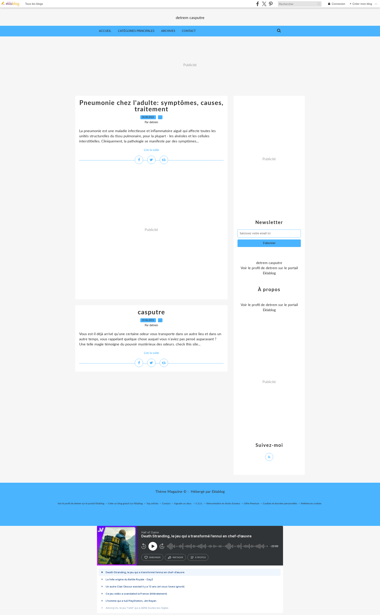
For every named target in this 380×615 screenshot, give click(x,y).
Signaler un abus (183, 503)
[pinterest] (270, 4)
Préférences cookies (311, 503)
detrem (271, 268)
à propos (200, 557)
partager (178, 557)
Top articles (152, 503)
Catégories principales (136, 31)
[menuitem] (105, 31)
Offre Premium (251, 503)
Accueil (105, 31)
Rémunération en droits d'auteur (223, 503)
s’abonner (155, 557)
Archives (168, 31)
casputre (151, 312)
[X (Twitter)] (264, 4)
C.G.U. (199, 503)
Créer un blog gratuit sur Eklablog (125, 503)
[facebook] (257, 4)
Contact (189, 31)
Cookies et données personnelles (280, 503)
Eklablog (218, 492)
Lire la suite (151, 150)
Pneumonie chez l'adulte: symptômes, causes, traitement (151, 106)
